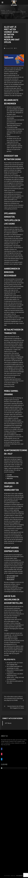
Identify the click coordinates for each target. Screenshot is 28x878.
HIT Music (8, 723)
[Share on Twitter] (14, 687)
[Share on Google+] (16, 687)
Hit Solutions (19, 875)
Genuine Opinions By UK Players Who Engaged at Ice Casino (15, 707)
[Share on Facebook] (11, 687)
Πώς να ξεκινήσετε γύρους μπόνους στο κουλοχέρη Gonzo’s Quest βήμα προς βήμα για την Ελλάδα (13, 698)
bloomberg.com (19, 422)
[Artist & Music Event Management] (14, 2)
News (5, 45)
